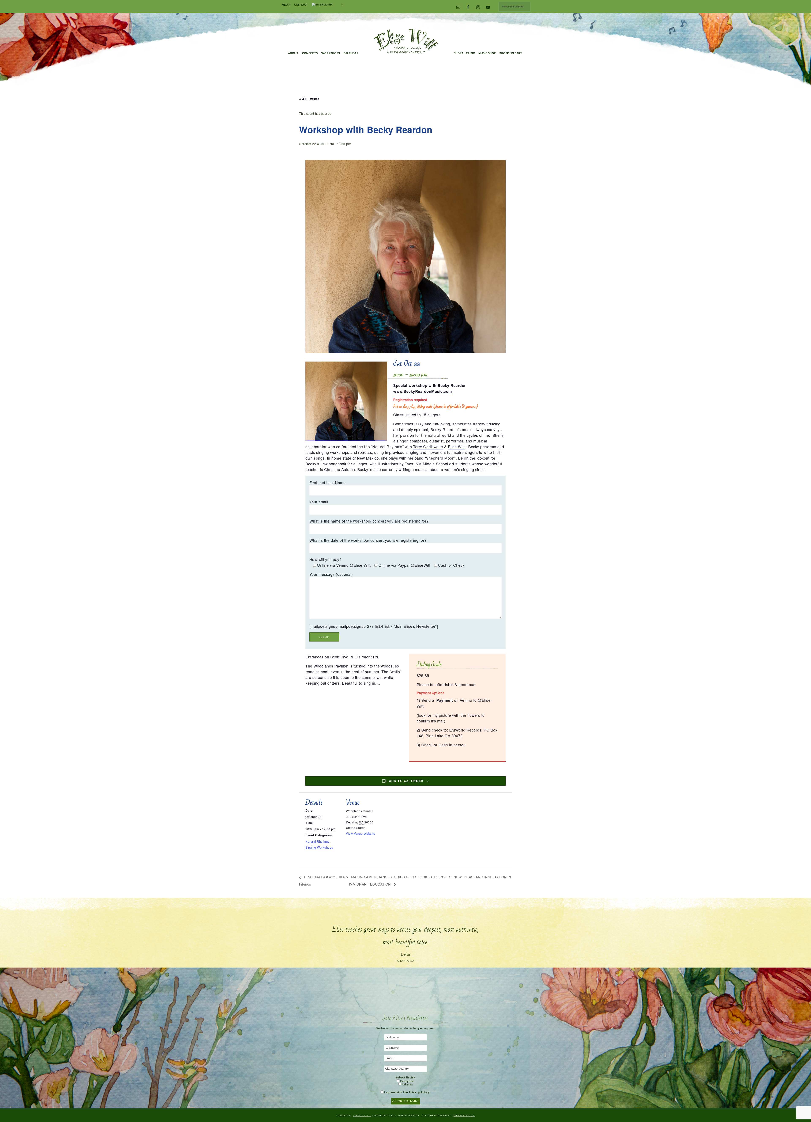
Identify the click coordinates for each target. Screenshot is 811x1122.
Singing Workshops (319, 847)
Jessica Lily (362, 1116)
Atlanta (407, 1084)
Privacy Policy (464, 1116)
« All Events (309, 98)
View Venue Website (360, 833)
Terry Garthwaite (428, 446)
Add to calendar (406, 781)
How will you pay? (325, 559)
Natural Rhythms (317, 841)
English (325, 4)
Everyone (406, 1081)
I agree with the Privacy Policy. (406, 1092)
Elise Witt (405, 42)
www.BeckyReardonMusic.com (422, 391)
